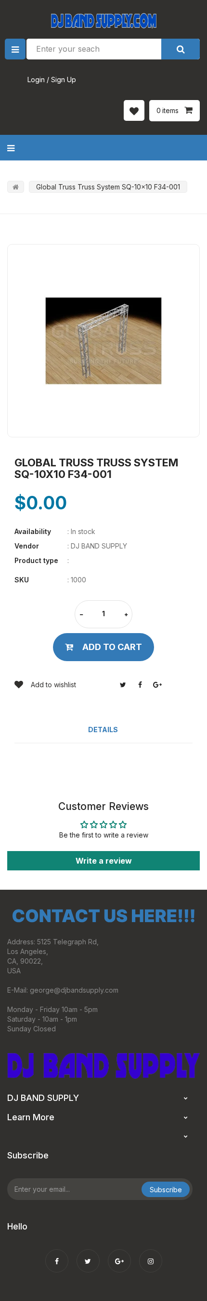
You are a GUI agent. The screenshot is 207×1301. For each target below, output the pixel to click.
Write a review (104, 861)
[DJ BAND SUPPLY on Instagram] (151, 1254)
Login (36, 79)
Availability (32, 531)
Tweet (122, 685)
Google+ (157, 685)
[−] (81, 615)
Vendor (26, 546)
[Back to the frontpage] (16, 187)
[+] (126, 615)
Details (103, 729)
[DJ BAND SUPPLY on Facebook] (57, 1254)
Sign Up (63, 79)
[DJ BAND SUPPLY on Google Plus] (119, 1254)
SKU (21, 580)
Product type (36, 560)
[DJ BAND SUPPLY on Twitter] (88, 1254)
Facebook (140, 685)
